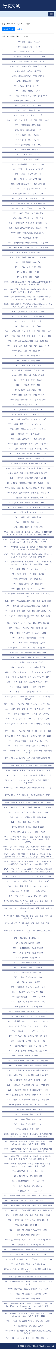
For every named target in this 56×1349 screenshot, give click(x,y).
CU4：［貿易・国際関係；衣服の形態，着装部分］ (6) (28, 483)
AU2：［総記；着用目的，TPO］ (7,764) (28, 76)
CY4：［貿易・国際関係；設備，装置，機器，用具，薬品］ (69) (28, 617)
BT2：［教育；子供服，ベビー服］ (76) (28, 213)
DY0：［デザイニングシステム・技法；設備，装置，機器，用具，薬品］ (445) (28, 902)
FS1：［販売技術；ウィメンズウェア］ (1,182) (28, 1254)
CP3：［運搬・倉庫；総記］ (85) (28, 365)
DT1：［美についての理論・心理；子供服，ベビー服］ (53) (28, 731)
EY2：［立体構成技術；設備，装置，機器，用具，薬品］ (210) (28, 1205)
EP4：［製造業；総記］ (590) (28, 958)
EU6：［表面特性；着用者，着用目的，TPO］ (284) (28, 1090)
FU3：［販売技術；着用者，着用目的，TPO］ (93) (28, 1289)
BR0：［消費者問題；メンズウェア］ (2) (28, 164)
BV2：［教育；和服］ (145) (28, 272)
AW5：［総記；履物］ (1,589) (28, 110)
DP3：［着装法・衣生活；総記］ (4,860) (28, 638)
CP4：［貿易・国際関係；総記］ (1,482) (28, 370)
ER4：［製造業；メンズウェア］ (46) (28, 1007)
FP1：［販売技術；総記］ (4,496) (28, 1225)
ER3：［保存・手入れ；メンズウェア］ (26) (28, 1002)
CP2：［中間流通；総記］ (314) (28, 360)
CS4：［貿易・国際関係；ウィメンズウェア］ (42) (28, 444)
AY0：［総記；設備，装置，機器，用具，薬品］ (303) (28, 120)
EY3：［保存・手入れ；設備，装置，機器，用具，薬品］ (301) (28, 1210)
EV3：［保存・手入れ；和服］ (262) (28, 1124)
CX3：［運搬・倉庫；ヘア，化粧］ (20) (28, 584)
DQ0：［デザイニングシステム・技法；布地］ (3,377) (28, 648)
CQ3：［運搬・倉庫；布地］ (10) (28, 390)
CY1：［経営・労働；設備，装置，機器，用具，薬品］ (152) (28, 601)
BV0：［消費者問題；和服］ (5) (28, 262)
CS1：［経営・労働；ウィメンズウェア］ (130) (28, 429)
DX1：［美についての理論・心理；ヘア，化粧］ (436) (28, 881)
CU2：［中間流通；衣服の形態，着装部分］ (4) (28, 478)
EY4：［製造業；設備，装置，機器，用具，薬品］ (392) (28, 1215)
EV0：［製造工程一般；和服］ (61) (28, 1109)
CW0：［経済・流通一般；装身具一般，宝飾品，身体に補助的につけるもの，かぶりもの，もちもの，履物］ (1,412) (28, 533)
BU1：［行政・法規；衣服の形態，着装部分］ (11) (28, 228)
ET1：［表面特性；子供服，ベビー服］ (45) (28, 1041)
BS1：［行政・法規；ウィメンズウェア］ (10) (28, 189)
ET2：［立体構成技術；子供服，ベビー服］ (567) (28, 1046)
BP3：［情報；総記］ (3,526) (28, 140)
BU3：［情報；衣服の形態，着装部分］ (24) (28, 238)
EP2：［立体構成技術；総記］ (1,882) (28, 948)
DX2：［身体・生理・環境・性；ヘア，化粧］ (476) (28, 886)
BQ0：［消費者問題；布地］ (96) (28, 145)
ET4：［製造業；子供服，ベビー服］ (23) (28, 1055)
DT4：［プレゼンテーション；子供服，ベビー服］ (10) (28, 746)
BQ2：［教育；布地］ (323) (28, 154)
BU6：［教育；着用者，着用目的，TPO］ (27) (28, 252)
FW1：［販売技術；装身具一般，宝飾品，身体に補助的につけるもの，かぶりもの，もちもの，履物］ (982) (28, 1314)
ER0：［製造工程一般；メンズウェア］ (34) (28, 987)
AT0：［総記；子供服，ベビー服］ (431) (28, 61)
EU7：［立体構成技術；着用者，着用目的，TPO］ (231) (28, 1095)
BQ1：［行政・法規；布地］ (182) (28, 149)
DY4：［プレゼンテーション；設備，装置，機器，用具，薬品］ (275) (28, 932)
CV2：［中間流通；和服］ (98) (28, 522)
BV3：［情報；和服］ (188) (28, 277)
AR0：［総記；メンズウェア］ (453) (28, 51)
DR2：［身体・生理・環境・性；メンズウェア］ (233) (28, 682)
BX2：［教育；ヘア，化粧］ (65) (28, 321)
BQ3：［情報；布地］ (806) (28, 159)
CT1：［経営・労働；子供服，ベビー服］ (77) (28, 453)
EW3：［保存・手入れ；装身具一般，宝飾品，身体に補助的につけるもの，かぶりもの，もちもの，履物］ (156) (28, 1157)
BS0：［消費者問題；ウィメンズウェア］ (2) (28, 184)
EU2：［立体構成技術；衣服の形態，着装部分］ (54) (28, 1070)
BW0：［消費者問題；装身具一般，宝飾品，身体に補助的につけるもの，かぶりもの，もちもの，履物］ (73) (28, 283)
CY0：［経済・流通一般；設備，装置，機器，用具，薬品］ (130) (28, 594)
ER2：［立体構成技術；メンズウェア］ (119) (28, 997)
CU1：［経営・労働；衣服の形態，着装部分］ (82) (28, 473)
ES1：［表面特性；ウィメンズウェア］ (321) (28, 1016)
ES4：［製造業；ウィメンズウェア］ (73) (28, 1031)
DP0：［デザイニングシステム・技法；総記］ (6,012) (28, 623)
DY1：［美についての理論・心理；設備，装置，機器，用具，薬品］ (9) (28, 909)
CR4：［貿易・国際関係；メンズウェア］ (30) (28, 419)
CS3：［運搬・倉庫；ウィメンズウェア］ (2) (28, 439)
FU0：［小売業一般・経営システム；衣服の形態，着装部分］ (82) (28, 1270)
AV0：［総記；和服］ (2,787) (28, 81)
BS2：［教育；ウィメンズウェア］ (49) (28, 194)
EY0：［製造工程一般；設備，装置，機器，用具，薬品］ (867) (28, 1195)
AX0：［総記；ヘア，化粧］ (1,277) (28, 115)
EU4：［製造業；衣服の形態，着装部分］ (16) (28, 1080)
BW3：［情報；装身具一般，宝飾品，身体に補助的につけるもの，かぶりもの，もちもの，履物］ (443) (28, 305)
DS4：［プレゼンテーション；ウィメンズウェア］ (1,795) (28, 719)
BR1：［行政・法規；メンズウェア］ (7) (28, 169)
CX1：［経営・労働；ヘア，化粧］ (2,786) (28, 574)
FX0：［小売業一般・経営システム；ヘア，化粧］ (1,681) (28, 1321)
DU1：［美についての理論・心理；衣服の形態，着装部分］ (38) (28, 759)
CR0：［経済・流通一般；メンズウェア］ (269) (28, 400)
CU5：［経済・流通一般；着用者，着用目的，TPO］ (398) (28, 488)
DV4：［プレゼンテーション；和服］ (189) (28, 832)
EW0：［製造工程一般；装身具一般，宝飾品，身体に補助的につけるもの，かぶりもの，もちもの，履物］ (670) (28, 1135)
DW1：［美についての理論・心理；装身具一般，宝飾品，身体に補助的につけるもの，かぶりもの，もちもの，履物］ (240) (28, 848)
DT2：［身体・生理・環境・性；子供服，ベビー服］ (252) (28, 736)
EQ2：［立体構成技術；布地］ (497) (28, 972)
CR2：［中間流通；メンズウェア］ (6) (28, 409)
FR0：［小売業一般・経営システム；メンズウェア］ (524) (28, 1240)
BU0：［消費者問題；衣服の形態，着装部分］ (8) (28, 223)
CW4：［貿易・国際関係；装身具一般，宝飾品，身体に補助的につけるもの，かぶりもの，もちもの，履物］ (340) (28, 563)
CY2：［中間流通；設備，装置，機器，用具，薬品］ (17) (28, 606)
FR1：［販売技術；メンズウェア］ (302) (28, 1245)
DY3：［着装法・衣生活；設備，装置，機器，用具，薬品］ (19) (28, 924)
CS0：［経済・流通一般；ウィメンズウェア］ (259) (28, 424)
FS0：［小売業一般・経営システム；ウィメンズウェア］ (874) (28, 1249)
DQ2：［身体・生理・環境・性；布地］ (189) (28, 657)
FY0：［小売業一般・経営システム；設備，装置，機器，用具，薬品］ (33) (28, 1332)
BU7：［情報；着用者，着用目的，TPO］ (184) (28, 257)
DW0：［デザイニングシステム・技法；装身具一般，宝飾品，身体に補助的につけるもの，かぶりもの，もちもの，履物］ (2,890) (28, 839)
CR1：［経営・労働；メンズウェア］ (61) (28, 405)
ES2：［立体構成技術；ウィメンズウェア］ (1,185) (28, 1021)
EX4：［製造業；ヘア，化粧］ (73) (28, 1191)
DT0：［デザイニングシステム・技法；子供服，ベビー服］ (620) (28, 725)
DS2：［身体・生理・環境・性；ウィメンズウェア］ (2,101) (28, 709)
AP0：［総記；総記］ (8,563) (28, 42)
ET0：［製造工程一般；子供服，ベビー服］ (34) (28, 1036)
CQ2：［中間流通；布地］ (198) (28, 385)
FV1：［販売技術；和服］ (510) (28, 1298)
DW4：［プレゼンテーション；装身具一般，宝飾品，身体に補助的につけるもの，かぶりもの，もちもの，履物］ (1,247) (28, 870)
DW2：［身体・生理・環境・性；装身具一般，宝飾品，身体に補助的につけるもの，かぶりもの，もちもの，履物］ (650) (28, 855)
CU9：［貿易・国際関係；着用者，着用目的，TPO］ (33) (28, 507)
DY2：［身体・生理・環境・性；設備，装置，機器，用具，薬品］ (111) (28, 917)
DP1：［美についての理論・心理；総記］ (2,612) (28, 628)
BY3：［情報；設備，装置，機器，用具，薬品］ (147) (28, 346)
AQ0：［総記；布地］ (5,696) (28, 47)
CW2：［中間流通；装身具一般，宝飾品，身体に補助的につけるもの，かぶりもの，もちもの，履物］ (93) (28, 548)
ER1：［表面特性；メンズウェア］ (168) (28, 992)
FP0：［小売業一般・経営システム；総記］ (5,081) (28, 1220)
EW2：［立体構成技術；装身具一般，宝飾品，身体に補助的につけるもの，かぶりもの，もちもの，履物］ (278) (28, 1150)
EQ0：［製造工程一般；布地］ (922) (28, 962)
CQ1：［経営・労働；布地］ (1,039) (28, 380)
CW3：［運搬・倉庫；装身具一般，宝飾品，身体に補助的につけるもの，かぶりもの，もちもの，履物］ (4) (28, 555)
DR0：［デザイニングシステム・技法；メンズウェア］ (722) (28, 672)
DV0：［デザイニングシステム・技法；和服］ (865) (28, 812)
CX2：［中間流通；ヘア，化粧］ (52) (28, 579)
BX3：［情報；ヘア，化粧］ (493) (28, 326)
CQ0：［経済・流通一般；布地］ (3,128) (28, 375)
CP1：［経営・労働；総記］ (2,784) (28, 355)
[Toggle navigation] (51, 14)
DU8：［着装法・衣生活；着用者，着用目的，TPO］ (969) (28, 802)
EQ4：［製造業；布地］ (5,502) (28, 982)
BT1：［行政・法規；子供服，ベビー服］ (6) (28, 208)
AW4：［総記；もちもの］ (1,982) (28, 105)
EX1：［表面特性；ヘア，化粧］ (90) (28, 1176)
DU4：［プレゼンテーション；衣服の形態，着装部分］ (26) (28, 775)
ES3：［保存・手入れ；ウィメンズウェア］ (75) (28, 1026)
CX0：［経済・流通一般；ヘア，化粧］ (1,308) (28, 569)
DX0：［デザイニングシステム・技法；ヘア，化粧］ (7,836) (28, 876)
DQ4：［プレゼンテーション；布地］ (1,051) (28, 667)
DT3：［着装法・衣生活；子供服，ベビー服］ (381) (28, 741)
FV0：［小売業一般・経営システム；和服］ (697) (28, 1294)
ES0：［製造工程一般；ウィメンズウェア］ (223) (28, 1011)
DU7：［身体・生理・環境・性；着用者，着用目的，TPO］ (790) (28, 796)
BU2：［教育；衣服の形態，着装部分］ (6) (28, 233)
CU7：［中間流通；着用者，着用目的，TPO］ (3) (28, 498)
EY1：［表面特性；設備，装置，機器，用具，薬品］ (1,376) (28, 1200)
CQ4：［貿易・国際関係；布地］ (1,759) (28, 395)
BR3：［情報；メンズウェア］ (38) (28, 179)
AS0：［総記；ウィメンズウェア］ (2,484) (28, 56)
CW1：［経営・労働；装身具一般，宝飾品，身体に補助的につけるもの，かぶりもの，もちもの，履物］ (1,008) (28, 540)
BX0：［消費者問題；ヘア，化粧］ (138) (28, 311)
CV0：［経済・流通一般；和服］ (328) (28, 512)
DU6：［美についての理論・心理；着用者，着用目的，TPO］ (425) (28, 789)
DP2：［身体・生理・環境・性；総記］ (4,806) (28, 633)
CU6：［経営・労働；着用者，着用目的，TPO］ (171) (28, 493)
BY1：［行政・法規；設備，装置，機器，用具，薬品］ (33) (28, 336)
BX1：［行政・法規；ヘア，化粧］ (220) (28, 316)
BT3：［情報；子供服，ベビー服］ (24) (28, 218)
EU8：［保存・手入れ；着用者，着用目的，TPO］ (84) (28, 1100)
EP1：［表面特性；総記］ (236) (28, 943)
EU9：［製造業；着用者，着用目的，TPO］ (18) (28, 1105)
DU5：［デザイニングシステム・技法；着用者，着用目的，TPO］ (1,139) (28, 781)
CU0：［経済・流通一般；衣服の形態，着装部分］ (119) (28, 468)
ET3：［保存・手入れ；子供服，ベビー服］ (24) (28, 1051)
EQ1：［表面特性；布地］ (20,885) (28, 967)
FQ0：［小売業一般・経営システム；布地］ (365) (28, 1230)
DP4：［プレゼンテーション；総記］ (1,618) (28, 643)
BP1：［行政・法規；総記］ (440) (28, 130)
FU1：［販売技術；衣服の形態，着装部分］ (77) (28, 1276)
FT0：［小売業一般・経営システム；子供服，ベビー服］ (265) (28, 1259)
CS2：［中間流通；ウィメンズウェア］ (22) (28, 434)
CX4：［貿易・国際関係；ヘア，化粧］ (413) (28, 589)
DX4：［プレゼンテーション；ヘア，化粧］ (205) (28, 896)
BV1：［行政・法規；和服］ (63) (28, 267)
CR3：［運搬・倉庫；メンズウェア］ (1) (28, 414)
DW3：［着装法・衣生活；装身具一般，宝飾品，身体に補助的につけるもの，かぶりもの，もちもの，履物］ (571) (28, 862)
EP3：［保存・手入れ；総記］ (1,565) (28, 953)
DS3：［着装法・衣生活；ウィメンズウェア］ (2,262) (28, 714)
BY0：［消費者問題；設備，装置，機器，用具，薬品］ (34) (28, 331)
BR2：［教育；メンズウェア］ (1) (28, 174)
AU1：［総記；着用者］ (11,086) (28, 71)
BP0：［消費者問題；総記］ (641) (28, 125)
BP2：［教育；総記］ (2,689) (28, 135)
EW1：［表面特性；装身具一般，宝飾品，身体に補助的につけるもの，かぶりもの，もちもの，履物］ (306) (28, 1142)
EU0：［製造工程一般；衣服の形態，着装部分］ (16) (28, 1060)
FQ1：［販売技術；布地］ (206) (28, 1235)
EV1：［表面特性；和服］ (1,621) (28, 1114)
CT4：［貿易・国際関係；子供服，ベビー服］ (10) (28, 463)
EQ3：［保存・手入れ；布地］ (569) (28, 977)
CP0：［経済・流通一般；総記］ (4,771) (28, 351)
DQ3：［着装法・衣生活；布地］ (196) (28, 662)
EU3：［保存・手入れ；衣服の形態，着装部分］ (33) (28, 1075)
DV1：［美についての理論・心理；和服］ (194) (28, 817)
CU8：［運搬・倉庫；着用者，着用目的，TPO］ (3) (28, 502)
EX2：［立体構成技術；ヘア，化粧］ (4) (28, 1181)
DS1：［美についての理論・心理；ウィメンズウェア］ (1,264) (28, 704)
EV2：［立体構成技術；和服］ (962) (28, 1119)
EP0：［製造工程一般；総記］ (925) (28, 938)
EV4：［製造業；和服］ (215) (28, 1129)
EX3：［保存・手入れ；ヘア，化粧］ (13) (28, 1186)
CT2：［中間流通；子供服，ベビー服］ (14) (28, 458)
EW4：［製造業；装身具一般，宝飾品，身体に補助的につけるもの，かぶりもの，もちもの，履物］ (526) (28, 1165)
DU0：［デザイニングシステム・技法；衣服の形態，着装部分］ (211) (28, 752)
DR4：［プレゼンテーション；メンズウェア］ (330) (28, 692)
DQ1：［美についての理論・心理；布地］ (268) (28, 652)
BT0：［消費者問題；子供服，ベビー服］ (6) (28, 203)
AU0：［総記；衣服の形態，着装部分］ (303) (28, 66)
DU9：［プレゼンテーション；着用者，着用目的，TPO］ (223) (28, 807)
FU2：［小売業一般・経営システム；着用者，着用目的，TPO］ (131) (28, 1282)
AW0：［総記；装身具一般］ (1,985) (28, 86)
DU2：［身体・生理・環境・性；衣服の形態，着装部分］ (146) (28, 765)
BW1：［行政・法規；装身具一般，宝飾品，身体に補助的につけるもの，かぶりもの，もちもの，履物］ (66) (28, 290)
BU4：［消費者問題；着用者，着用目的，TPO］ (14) (28, 243)
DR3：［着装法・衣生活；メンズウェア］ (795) (28, 687)
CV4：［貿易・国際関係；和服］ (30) (28, 527)
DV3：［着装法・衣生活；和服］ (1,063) (28, 827)
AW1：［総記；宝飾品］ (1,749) (28, 91)
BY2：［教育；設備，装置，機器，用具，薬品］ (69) (28, 341)
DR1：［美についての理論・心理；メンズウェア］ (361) (28, 677)
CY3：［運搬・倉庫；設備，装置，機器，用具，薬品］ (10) (28, 611)
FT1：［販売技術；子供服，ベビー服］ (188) (28, 1264)
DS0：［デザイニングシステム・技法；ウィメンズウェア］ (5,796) (28, 697)
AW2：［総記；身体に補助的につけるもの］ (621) (28, 96)
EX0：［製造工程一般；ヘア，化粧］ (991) (28, 1171)
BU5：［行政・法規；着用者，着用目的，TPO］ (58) (28, 247)
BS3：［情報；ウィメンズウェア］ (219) (28, 198)
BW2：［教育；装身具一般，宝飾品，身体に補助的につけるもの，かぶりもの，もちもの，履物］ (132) (28, 298)
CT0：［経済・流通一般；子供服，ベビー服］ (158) (28, 449)
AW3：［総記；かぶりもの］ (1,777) (28, 101)
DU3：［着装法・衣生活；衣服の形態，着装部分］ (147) (28, 770)
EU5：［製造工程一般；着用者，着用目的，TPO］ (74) (28, 1085)
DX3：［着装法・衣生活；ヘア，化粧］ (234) (28, 891)
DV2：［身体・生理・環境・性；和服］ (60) (28, 822)
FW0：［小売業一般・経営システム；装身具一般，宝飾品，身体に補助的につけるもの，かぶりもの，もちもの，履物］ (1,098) (28, 1306)
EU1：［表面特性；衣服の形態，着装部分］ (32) (28, 1065)
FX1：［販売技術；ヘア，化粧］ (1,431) (28, 1326)
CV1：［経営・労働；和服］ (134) (28, 517)
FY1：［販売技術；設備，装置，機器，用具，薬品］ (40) (28, 1338)
